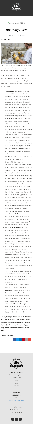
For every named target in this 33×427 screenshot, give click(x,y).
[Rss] (20, 419)
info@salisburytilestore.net (16, 400)
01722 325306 (16, 395)
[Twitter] (16, 419)
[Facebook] (12, 419)
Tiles (19, 35)
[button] (16, 14)
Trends (23, 35)
